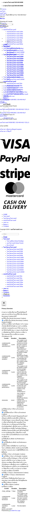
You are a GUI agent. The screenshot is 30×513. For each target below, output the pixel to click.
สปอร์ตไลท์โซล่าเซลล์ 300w (15, 38)
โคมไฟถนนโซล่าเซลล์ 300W (15, 60)
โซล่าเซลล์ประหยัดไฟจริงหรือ (12, 90)
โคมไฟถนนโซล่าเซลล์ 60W (15, 71)
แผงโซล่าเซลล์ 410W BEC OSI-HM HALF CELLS (14, 109)
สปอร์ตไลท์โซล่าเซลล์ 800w (15, 44)
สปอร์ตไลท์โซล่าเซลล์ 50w (14, 42)
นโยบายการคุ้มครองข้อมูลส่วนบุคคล (11, 129)
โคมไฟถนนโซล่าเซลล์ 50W (15, 66)
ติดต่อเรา (6, 98)
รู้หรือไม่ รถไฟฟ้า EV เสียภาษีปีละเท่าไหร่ (15, 92)
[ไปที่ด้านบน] (0, 231)
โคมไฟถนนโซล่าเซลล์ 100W (15, 54)
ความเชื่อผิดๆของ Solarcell (11, 86)
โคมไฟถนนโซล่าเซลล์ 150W (15, 56)
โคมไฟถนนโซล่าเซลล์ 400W (15, 64)
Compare (6, 226)
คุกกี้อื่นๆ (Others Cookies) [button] (9, 482)
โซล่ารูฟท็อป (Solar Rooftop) (11, 77)
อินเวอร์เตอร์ (7, 46)
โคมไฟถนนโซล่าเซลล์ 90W (15, 75)
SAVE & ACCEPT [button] (7, 509)
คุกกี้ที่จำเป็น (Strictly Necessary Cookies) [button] (14, 318)
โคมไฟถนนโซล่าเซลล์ (9, 50)
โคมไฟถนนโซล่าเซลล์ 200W (15, 58)
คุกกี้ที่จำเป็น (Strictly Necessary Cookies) (16, 320)
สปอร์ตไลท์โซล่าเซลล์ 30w (14, 83)
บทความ (5, 222)
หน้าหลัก (2, 15)
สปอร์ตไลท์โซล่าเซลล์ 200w (15, 35)
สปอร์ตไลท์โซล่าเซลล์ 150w (15, 33)
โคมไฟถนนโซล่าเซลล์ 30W (15, 62)
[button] (2, 18)
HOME (5, 214)
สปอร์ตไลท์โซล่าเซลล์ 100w (15, 31)
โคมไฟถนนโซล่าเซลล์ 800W (15, 73)
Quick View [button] (3, 103)
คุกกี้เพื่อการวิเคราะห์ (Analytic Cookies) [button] (13, 454)
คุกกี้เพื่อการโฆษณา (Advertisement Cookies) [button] (15, 472)
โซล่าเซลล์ (6, 79)
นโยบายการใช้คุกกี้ (5, 131)
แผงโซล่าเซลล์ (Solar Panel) (11, 48)
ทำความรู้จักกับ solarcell (10, 88)
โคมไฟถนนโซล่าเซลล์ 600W (15, 69)
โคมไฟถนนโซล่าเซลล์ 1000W (15, 79)
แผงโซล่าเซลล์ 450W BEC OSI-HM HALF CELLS (14, 122)
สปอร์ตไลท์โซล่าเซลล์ (9, 81)
